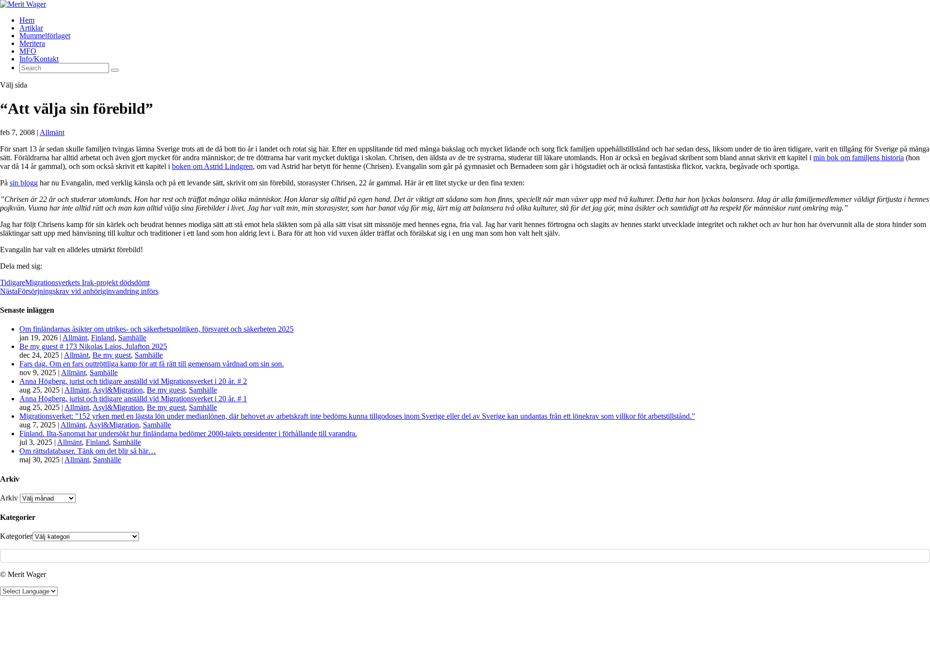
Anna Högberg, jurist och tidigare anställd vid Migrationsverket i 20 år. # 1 (133, 399)
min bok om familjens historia (858, 157)
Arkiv (9, 498)
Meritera (32, 43)
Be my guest (112, 355)
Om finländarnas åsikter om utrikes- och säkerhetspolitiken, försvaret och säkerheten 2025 (156, 329)
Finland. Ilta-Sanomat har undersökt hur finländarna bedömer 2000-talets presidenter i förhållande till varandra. (188, 433)
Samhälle (132, 338)
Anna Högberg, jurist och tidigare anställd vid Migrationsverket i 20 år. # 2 (133, 381)
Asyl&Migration (118, 390)
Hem (26, 20)
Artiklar (31, 28)
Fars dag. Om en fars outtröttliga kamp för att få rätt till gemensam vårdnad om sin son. (151, 364)
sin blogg (24, 183)
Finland (102, 338)
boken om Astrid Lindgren (212, 166)
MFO (27, 51)
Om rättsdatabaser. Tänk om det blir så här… (87, 451)
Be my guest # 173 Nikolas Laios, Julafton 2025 (93, 346)
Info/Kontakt (39, 59)
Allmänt (52, 132)
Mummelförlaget (44, 35)
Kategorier (16, 536)
